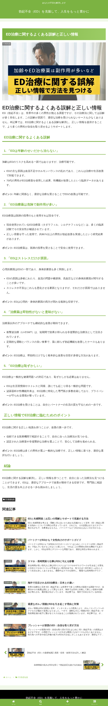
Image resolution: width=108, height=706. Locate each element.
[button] (99, 489)
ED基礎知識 (9, 499)
